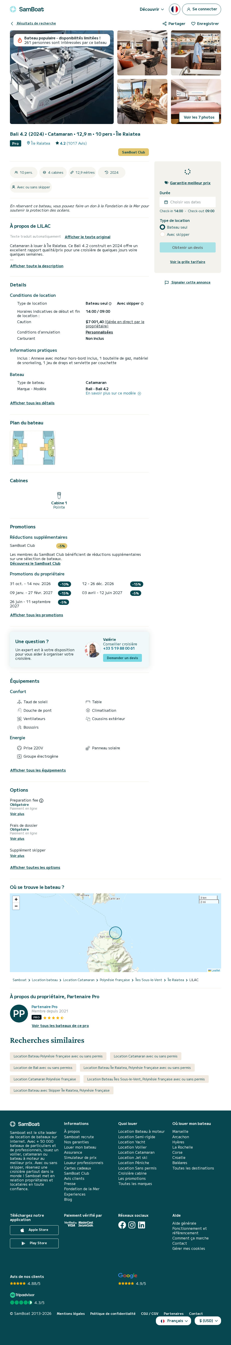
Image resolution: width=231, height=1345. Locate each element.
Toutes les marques (135, 1183)
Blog (68, 1199)
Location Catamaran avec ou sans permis (146, 1056)
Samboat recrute (79, 1137)
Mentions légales (71, 1314)
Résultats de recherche (36, 23)
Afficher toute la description (36, 265)
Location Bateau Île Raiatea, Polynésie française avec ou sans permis (137, 1067)
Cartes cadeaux (77, 1168)
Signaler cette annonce (190, 282)
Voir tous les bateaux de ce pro (60, 1025)
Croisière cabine (132, 1173)
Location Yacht (131, 1142)
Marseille (180, 1131)
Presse (70, 1183)
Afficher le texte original (87, 236)
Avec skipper (178, 234)
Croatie (178, 1157)
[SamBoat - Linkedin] (142, 1225)
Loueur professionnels (83, 1162)
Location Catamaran (136, 1152)
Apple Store (38, 1229)
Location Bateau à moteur (141, 1131)
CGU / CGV (149, 1314)
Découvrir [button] (149, 9)
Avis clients (74, 1178)
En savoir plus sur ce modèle (111, 393)
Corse (177, 1152)
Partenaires (174, 1314)
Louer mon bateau (80, 1147)
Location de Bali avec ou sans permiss (43, 1067)
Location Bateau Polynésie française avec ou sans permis (58, 1056)
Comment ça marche (190, 1238)
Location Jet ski (132, 1157)
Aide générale (184, 1223)
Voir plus (17, 814)
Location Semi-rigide (136, 1137)
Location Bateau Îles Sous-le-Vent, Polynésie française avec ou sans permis (146, 1079)
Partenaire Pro (45, 1007)
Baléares (179, 1162)
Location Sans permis (137, 1168)
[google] (127, 1276)
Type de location (175, 220)
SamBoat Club (133, 152)
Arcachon (180, 1137)
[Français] (174, 9)
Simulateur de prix (80, 1157)
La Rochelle (182, 1147)
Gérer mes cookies (188, 1248)
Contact (179, 1243)
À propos (72, 1131)
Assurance (73, 1152)
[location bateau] (27, 9)
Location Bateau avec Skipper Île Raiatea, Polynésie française (62, 1090)
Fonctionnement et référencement (189, 1230)
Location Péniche (133, 1162)
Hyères (178, 1142)
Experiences (74, 1194)
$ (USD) (206, 1320)
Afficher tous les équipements (38, 770)
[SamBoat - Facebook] (122, 1225)
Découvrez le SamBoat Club (35, 563)
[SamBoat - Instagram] (132, 1225)
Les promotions (132, 1178)
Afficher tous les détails (32, 403)
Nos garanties (76, 1142)
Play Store (38, 1243)
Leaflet (215, 970)
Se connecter (204, 8)
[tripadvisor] (23, 1295)
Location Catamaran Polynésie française (45, 1079)
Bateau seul (177, 227)
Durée (165, 193)
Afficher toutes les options (35, 867)
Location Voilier (132, 1147)
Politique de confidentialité (113, 1314)
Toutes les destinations (193, 1168)
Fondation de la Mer (81, 1189)
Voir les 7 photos (199, 117)
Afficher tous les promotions (36, 615)
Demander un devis (122, 658)
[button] (16, 899)
